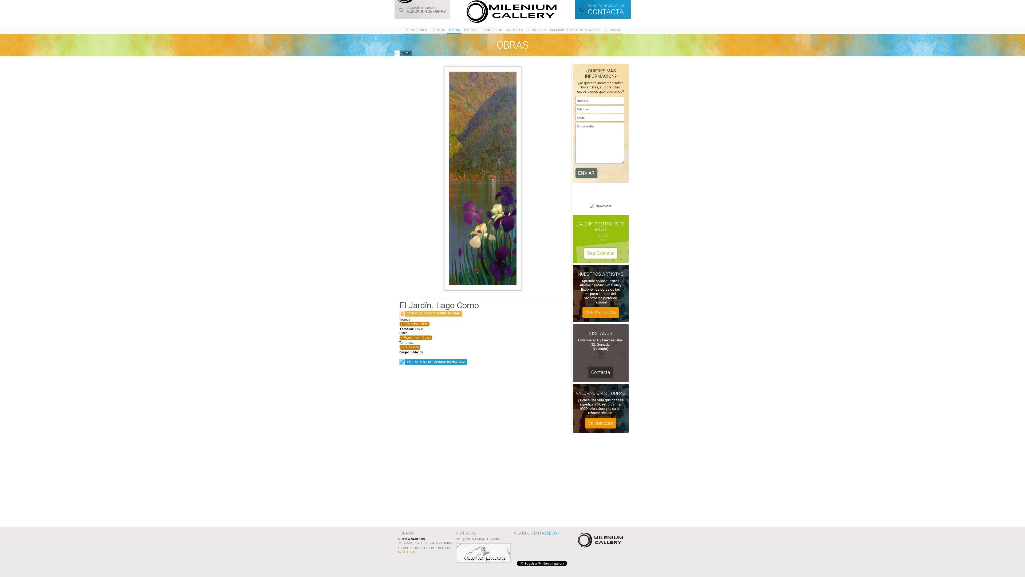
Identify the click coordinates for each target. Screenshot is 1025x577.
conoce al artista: (433, 313)
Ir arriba (599, 540)
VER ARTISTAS (600, 312)
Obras (454, 30)
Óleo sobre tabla (415, 324)
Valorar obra (600, 423)
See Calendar (600, 253)
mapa (483, 553)
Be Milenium (536, 30)
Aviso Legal (407, 552)
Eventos (438, 30)
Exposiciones (416, 30)
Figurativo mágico (417, 338)
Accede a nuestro (426, 9)
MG (512, 12)
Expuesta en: (436, 362)
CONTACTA (606, 12)
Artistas (471, 30)
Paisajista (411, 347)
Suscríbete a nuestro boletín (575, 30)
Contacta (514, 30)
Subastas (613, 30)
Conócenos (492, 30)
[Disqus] (483, 446)
